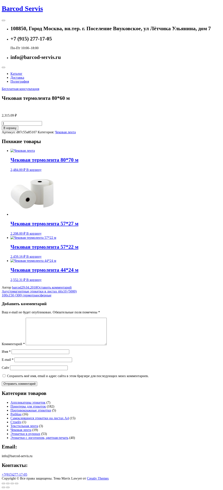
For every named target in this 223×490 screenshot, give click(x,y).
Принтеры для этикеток (28, 406)
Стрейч (15, 422)
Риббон (16, 414)
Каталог (16, 73)
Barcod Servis (22, 8)
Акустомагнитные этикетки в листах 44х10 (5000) (39, 291)
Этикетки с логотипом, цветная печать (39, 438)
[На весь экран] (12, 483)
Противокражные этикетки (30, 410)
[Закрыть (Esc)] (3, 483)
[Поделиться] (8, 483)
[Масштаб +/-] (16, 483)
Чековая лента (65, 132)
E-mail (8, 359)
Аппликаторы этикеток (28, 402)
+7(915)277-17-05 (14, 474)
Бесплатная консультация (20, 89)
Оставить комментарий (54, 287)
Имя (6, 351)
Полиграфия (19, 81)
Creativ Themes (98, 478)
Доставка (17, 77)
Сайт (5, 368)
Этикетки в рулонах (25, 434)
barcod (16, 287)
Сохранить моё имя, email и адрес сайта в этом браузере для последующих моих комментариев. (78, 376)
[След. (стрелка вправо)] (8, 487)
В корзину (10, 128)
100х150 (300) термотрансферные (26, 295)
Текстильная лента (24, 426)
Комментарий (13, 344)
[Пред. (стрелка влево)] (3, 487)
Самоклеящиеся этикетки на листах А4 (39, 418)
